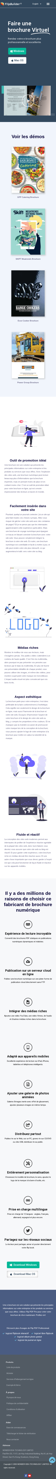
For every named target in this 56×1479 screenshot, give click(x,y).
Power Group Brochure (28, 382)
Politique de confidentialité (17, 1403)
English (35, 4)
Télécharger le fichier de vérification (21, 1433)
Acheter (10, 1373)
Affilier (9, 1415)
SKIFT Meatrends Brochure (28, 259)
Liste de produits (13, 1367)
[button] (48, 4)
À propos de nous (14, 1397)
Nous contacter (13, 1439)
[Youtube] (29, 1475)
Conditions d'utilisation (16, 1409)
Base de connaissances (16, 1428)
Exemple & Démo (14, 1385)
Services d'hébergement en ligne (20, 1379)
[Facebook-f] (26, 1475)
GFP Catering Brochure (28, 197)
